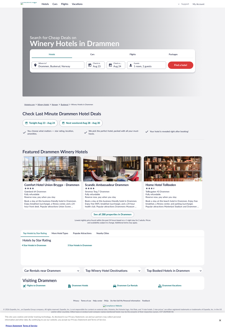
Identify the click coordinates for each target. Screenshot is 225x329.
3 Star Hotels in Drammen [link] (80, 245)
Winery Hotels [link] (43, 104)
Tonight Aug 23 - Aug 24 (42, 123)
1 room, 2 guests (143, 66)
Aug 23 (97, 66)
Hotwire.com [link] (29, 104)
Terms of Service (30, 326)
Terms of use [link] (86, 301)
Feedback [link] (146, 301)
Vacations (77, 4)
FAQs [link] (106, 301)
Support (185, 4)
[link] (44, 286)
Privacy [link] (76, 301)
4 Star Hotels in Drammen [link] (34, 245)
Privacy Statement (14, 326)
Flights (64, 4)
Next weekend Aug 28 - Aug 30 (83, 123)
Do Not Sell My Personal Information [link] (125, 301)
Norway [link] (55, 104)
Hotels (45, 4)
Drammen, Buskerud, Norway (54, 66)
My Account (198, 4)
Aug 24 (117, 66)
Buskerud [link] (64, 104)
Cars (54, 4)
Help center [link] (97, 301)
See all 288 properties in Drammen (112, 214)
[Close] (220, 320)
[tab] (52, 54)
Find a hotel (180, 65)
